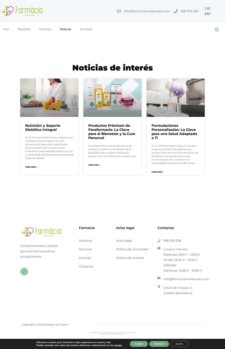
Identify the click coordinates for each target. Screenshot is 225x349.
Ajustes (179, 343)
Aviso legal (124, 240)
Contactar (86, 266)
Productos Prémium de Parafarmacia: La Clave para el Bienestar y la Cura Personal (111, 131)
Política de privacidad (132, 249)
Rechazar (159, 343)
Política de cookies (130, 258)
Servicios (45, 29)
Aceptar (139, 343)
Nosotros (24, 29)
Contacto (86, 29)
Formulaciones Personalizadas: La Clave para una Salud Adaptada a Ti (174, 131)
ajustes (118, 345)
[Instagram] (216, 29)
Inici (6, 29)
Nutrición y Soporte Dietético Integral (42, 127)
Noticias (65, 29)
